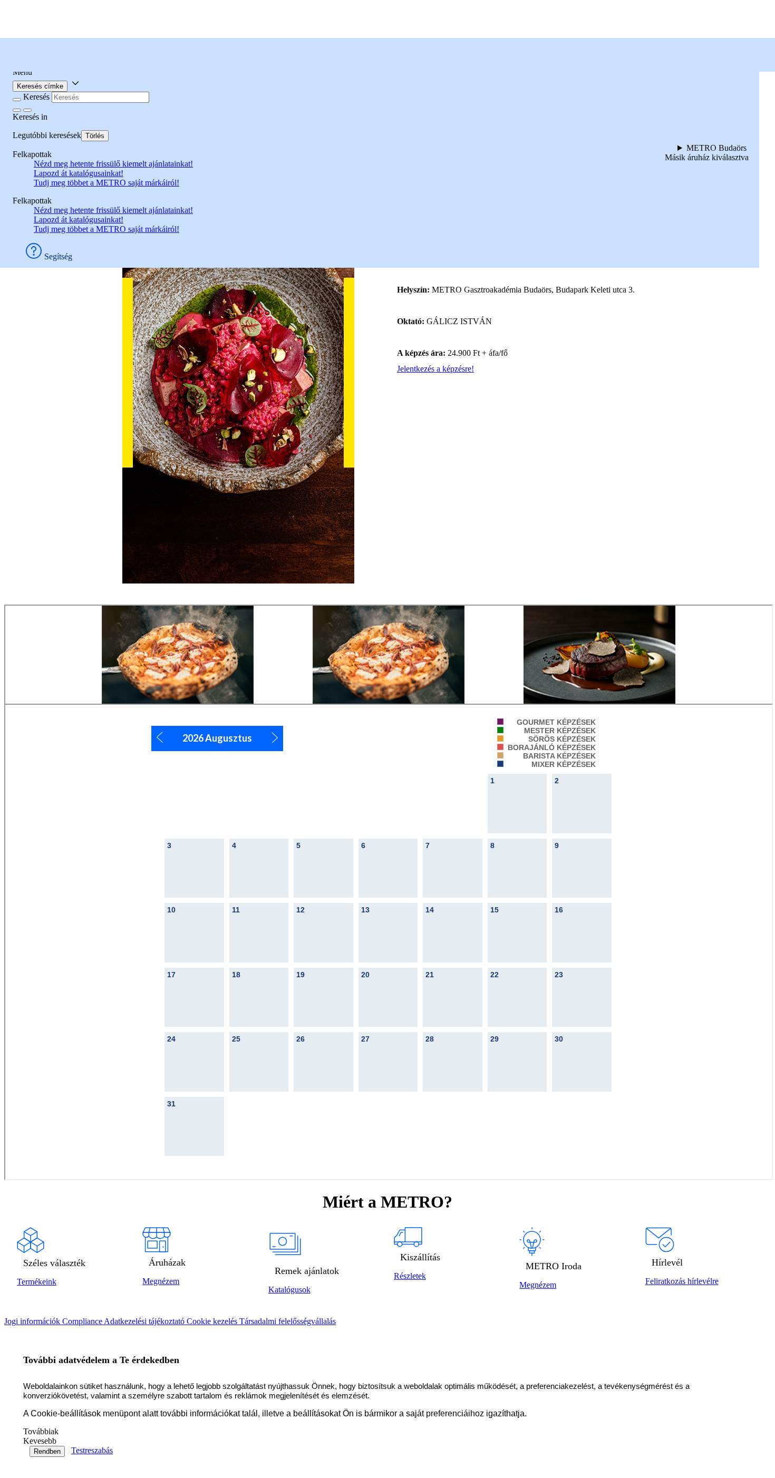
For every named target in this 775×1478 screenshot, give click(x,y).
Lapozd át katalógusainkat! (78, 173)
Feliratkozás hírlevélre (682, 1281)
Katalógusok (289, 1289)
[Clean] (17, 110)
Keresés (36, 96)
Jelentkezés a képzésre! (435, 368)
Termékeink (36, 1281)
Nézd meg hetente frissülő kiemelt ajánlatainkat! (113, 163)
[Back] (17, 99)
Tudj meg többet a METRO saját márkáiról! (106, 182)
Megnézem (160, 1281)
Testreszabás (92, 1450)
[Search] (27, 110)
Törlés (94, 136)
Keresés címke (40, 86)
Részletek (410, 1275)
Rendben (47, 1451)
